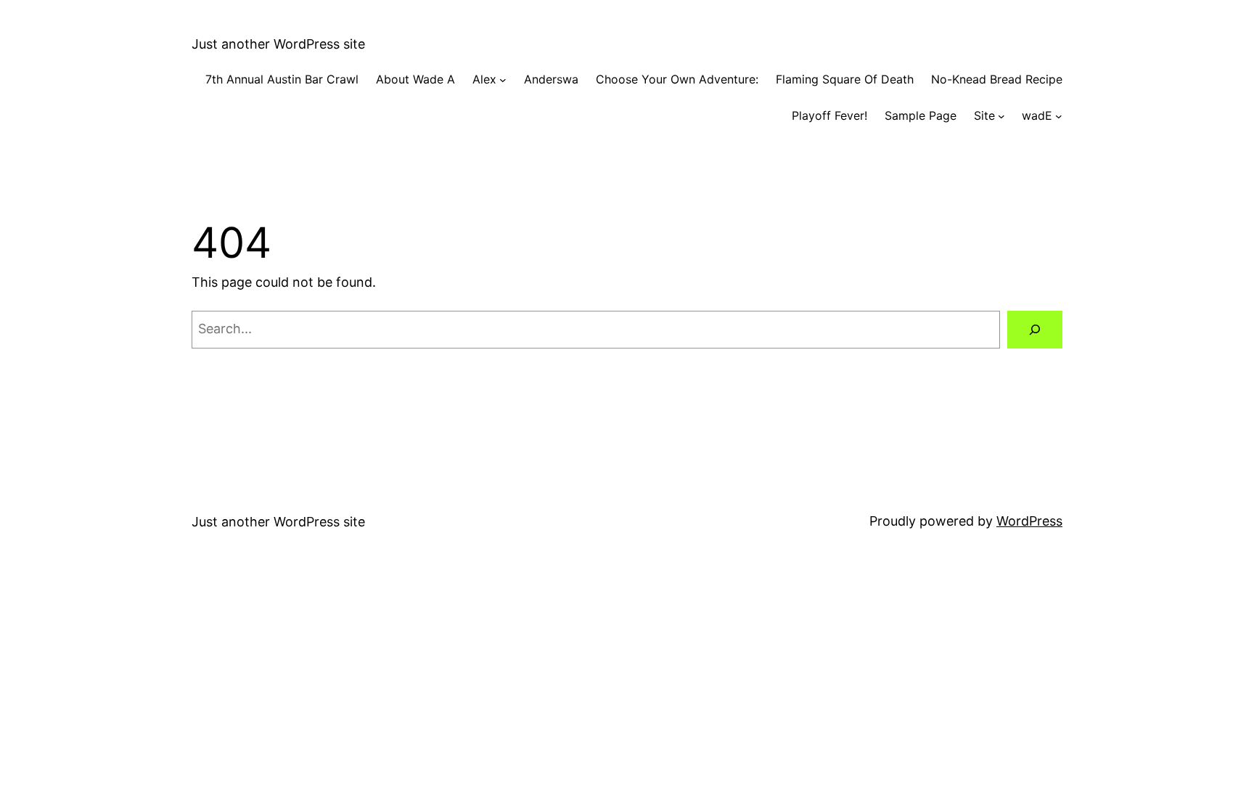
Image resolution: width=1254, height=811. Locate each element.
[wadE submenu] (1058, 116)
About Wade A (415, 79)
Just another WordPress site (278, 44)
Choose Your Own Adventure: (677, 79)
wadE (1037, 115)
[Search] (1034, 330)
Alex (484, 79)
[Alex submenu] (503, 79)
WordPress (1029, 521)
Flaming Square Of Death (845, 79)
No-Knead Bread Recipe (996, 79)
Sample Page (920, 115)
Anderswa (551, 79)
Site (984, 115)
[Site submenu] (1001, 116)
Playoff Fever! (829, 115)
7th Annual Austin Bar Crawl (281, 79)
